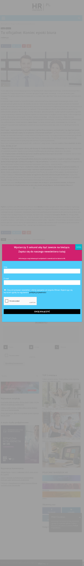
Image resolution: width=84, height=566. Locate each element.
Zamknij (78, 247)
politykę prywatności (37, 292)
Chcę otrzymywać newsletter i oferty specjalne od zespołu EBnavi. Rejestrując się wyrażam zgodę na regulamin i (38, 291)
